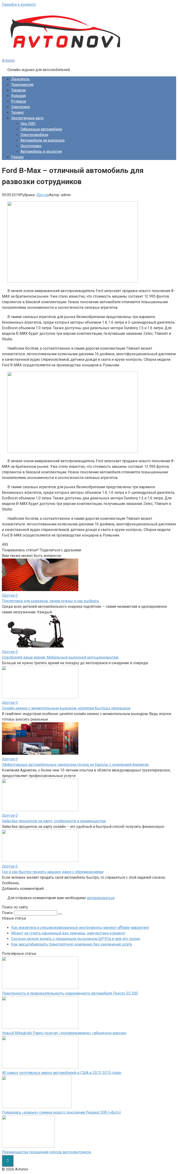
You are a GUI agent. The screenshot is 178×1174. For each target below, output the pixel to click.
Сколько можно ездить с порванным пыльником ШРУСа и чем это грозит (75, 939)
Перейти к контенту (19, 4)
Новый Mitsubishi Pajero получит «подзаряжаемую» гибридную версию (64, 1033)
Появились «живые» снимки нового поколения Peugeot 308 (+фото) (61, 1112)
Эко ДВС (28, 123)
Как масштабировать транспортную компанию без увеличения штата (71, 944)
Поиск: (8, 913)
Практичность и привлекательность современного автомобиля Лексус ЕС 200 (70, 993)
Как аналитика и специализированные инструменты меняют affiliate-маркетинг (80, 927)
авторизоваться (100, 898)
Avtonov (8, 60)
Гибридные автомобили (41, 129)
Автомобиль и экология (41, 151)
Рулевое (18, 101)
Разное (17, 157)
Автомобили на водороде (42, 140)
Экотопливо (30, 146)
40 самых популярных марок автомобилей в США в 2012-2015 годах (61, 1072)
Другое (42, 195)
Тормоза (18, 90)
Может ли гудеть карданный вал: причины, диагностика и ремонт (68, 933)
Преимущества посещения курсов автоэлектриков (46, 1152)
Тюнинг (17, 112)
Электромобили (34, 135)
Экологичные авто (27, 118)
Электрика (20, 107)
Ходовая (18, 96)
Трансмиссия (22, 84)
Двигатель (20, 79)
